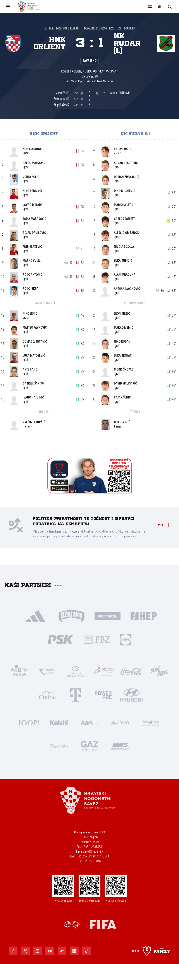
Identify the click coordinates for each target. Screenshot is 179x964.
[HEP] (144, 615)
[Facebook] (13, 951)
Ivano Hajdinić (33, 397)
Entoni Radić (123, 149)
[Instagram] (37, 951)
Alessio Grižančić (126, 233)
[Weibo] (62, 951)
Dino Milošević (124, 191)
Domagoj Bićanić (35, 341)
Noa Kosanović (33, 149)
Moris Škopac (123, 369)
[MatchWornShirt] (120, 745)
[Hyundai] (131, 694)
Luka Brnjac (123, 355)
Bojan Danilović (34, 233)
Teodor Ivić (122, 422)
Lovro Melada (33, 205)
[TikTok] (86, 951)
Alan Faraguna (124, 275)
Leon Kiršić (122, 314)
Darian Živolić (124, 177)
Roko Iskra (30, 289)
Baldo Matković (34, 163)
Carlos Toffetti (125, 219)
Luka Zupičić (123, 261)
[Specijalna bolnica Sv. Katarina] (59, 745)
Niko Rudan (122, 341)
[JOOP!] (28, 722)
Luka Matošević (34, 355)
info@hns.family (93, 852)
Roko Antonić (32, 275)
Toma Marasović (34, 219)
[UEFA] (71, 924)
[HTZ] (20, 671)
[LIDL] (125, 639)
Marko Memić (123, 327)
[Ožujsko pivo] (71, 615)
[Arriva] (120, 722)
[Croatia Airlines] (103, 671)
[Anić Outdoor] (89, 722)
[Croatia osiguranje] (76, 671)
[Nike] (35, 615)
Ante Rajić (30, 369)
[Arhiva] (169, 6)
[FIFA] (103, 924)
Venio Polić (31, 177)
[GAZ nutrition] (89, 745)
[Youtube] (49, 951)
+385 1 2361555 (92, 847)
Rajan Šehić (122, 397)
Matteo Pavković (35, 327)
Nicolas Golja (124, 247)
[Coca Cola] (131, 671)
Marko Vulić (32, 261)
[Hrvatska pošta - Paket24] (48, 671)
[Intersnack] (159, 671)
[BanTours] (150, 722)
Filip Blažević (32, 247)
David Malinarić (125, 383)
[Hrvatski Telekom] (76, 694)
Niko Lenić (30, 314)
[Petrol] (108, 615)
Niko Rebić (30, 191)
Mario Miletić (123, 205)
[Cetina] (48, 694)
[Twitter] (25, 951)
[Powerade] (103, 694)
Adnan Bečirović (126, 163)
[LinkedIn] (74, 951)
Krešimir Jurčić (34, 422)
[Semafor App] (89, 492)
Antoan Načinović (127, 289)
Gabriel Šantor (34, 383)
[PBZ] (97, 639)
